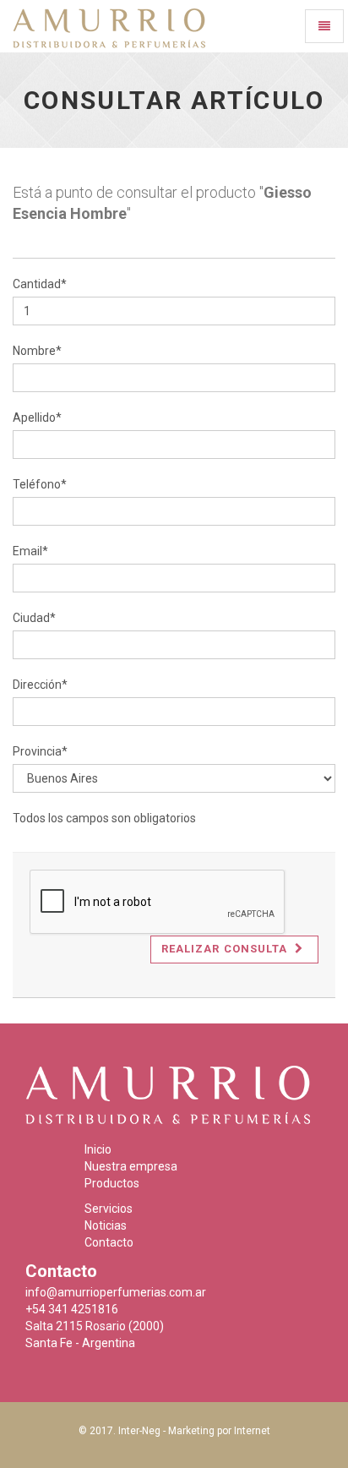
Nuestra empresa (130, 1166)
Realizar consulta (226, 948)
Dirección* (40, 684)
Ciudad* (34, 618)
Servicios (108, 1208)
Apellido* (37, 417)
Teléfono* (40, 484)
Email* (30, 551)
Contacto (108, 1242)
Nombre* (37, 350)
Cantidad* (40, 284)
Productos (111, 1183)
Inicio (97, 1149)
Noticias (105, 1225)
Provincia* (40, 751)
